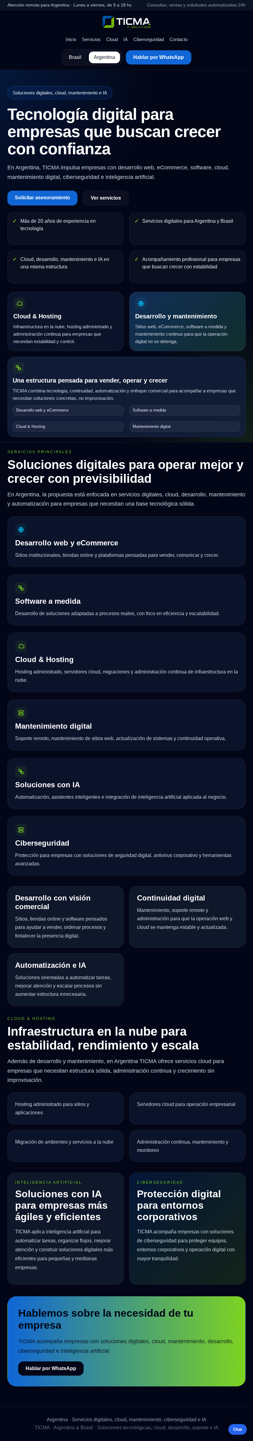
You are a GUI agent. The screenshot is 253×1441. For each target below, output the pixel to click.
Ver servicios (106, 198)
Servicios (91, 39)
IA (125, 39)
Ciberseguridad (148, 39)
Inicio (71, 39)
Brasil (75, 57)
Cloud (112, 39)
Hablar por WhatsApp (158, 57)
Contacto (178, 39)
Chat (237, 1429)
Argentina (104, 57)
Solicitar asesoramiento (42, 197)
